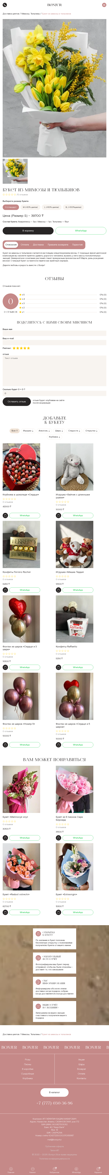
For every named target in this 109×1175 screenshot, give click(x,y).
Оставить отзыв (17, 401)
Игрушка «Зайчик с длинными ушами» (73, 496)
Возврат (81, 1069)
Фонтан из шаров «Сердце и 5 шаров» (73, 725)
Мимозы (25, 13)
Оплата (81, 1073)
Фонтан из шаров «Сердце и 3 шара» (20, 648)
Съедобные (27, 1073)
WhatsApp (81, 230)
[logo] (54, 5)
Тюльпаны (35, 13)
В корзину (28, 230)
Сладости (73, 430)
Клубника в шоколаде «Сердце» (21, 494)
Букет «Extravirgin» (66, 894)
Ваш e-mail (8, 338)
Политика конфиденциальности (54, 1158)
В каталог (54, 1092)
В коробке (27, 1069)
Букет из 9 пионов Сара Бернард (69, 818)
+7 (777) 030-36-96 (5, 5)
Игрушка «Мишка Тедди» (70, 572)
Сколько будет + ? (14, 389)
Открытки (90, 430)
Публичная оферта (54, 1146)
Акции (81, 1059)
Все (14, 430)
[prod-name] (21, 467)
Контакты (81, 1078)
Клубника (53, 437)
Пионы (27, 1064)
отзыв (6, 354)
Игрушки (27, 430)
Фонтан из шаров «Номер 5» (19, 723)
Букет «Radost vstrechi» (16, 894)
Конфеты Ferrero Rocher (17, 572)
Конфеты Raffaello (66, 646)
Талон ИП (54, 1150)
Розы (27, 1059)
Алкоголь (43, 430)
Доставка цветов (11, 13)
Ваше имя (7, 329)
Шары (58, 430)
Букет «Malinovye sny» (15, 817)
